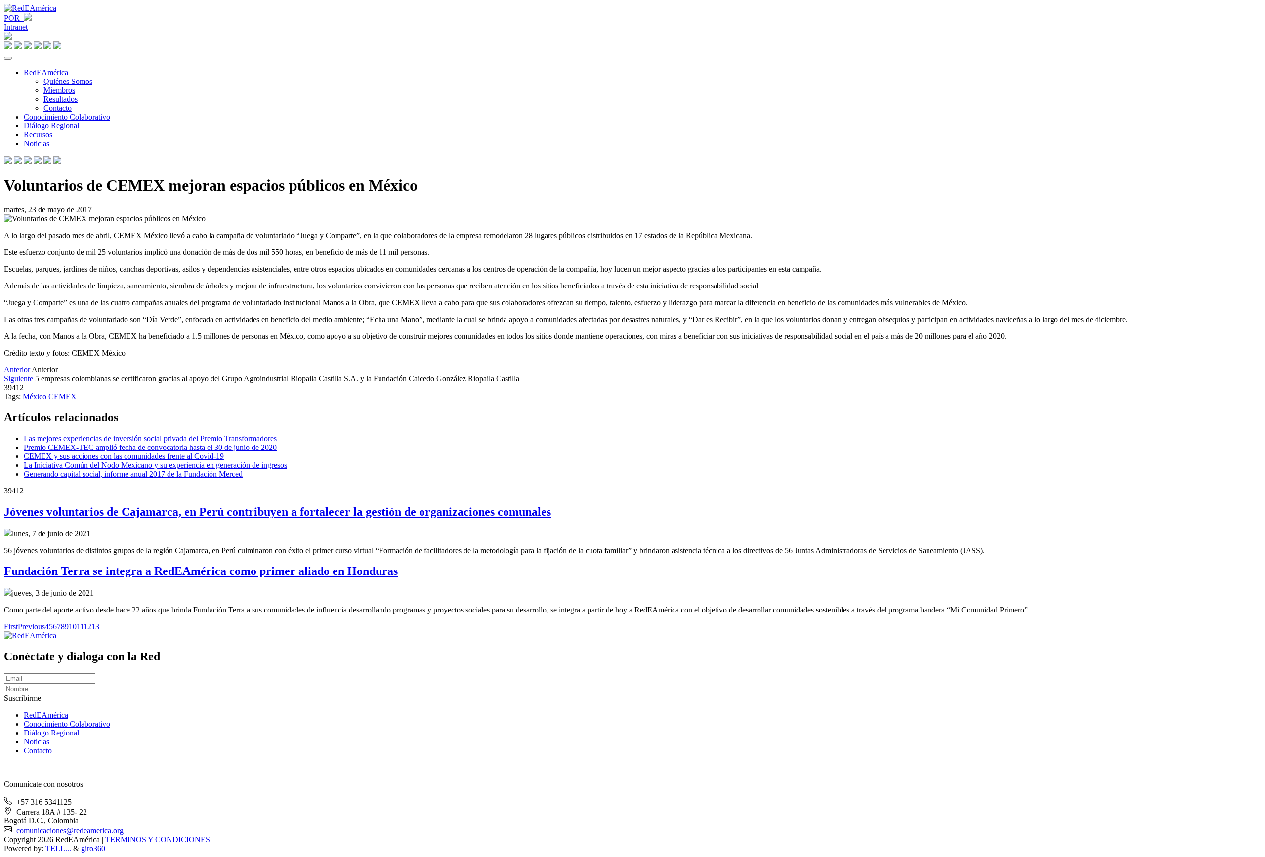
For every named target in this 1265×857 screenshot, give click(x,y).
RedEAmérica (46, 72)
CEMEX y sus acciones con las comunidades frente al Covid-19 (124, 456)
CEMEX (62, 396)
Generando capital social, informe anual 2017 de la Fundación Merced (133, 474)
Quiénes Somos (67, 81)
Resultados (60, 99)
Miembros (59, 90)
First (11, 626)
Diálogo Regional (51, 126)
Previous (31, 626)
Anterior (17, 370)
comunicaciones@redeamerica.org (70, 830)
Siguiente (18, 378)
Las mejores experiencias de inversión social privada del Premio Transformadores (150, 438)
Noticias (36, 143)
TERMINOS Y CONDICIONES (157, 839)
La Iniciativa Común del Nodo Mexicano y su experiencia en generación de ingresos (155, 465)
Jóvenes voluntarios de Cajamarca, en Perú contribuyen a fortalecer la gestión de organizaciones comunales (277, 511)
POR (14, 18)
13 (95, 626)
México (35, 396)
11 (80, 626)
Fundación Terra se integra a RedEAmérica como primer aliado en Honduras (201, 571)
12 (87, 626)
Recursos (38, 134)
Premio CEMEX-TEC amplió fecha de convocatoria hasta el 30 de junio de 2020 (150, 447)
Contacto (57, 108)
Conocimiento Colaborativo (67, 117)
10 (73, 626)
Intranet (16, 27)
